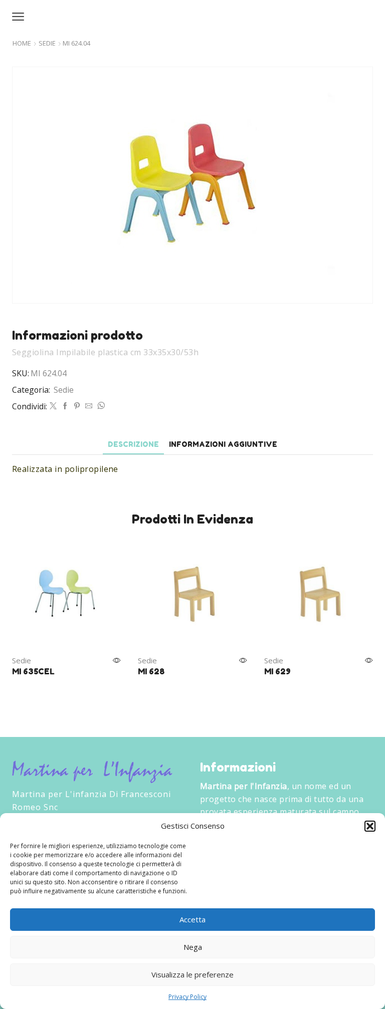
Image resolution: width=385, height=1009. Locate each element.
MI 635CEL (33, 671)
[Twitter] (53, 406)
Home (22, 43)
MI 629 (277, 671)
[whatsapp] (100, 406)
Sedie (47, 43)
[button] (370, 826)
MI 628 (151, 671)
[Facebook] (65, 406)
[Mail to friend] (89, 406)
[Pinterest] (77, 406)
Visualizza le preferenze (192, 974)
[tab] (133, 444)
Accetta (192, 919)
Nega (192, 947)
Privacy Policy (187, 996)
